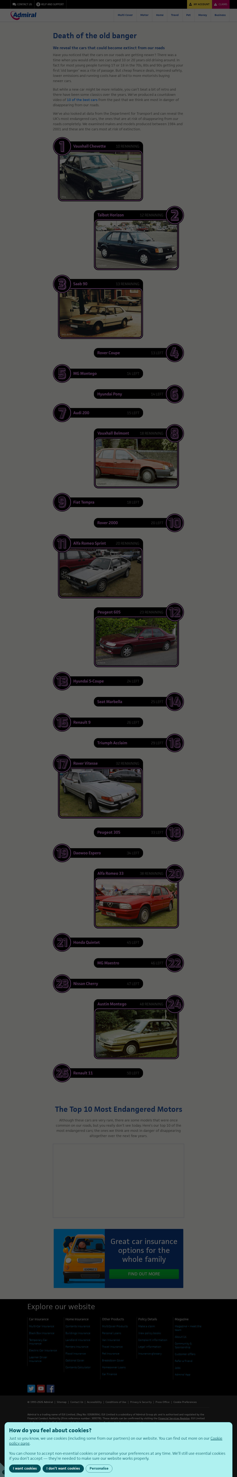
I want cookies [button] (25, 1468)
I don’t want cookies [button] (63, 1468)
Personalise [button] (99, 1468)
